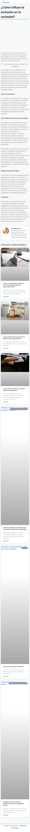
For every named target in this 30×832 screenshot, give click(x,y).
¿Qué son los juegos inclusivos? (13, 666)
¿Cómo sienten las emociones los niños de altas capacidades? (14, 337)
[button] (27, 2)
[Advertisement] (15, 36)
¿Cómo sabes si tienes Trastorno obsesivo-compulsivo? (14, 389)
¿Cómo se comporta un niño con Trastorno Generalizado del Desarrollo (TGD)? (13, 285)
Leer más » (6, 296)
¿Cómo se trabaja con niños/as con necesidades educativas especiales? (15, 528)
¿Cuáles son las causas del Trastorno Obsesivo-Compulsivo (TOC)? (13, 803)
